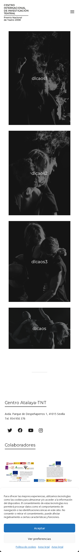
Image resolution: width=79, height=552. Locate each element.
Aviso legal (44, 547)
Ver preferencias (39, 539)
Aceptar (39, 528)
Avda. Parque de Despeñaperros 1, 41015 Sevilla (35, 414)
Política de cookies (26, 547)
